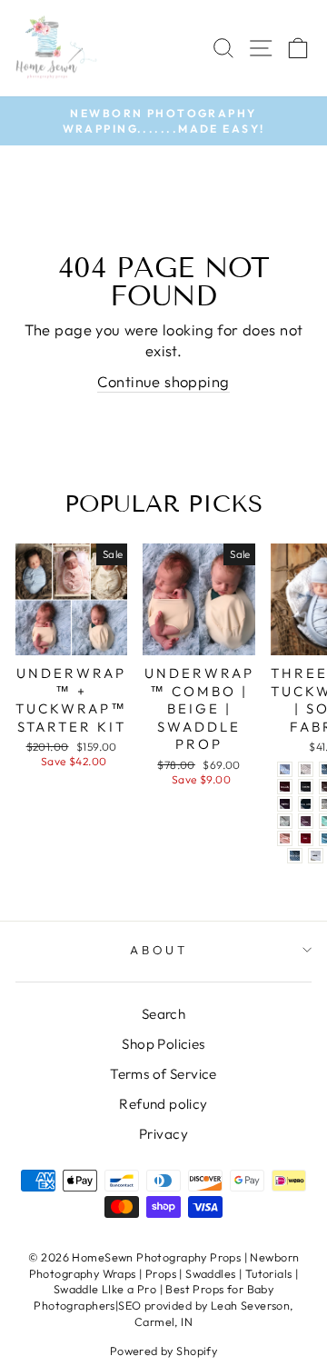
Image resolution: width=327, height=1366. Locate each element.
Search (163, 1013)
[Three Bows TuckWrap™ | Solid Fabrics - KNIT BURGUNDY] (285, 786)
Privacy (163, 1133)
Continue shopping (163, 381)
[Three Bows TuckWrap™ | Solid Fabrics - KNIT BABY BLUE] (285, 769)
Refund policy (163, 1103)
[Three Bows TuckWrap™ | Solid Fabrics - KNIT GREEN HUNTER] (305, 804)
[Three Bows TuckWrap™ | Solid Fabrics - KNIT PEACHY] (285, 838)
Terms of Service (163, 1073)
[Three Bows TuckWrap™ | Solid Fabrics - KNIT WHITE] (315, 855)
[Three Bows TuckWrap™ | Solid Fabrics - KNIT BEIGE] (305, 769)
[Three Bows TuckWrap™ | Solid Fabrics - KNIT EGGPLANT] (285, 804)
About (159, 949)
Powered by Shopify (163, 1350)
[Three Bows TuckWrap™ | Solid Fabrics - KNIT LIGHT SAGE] (285, 821)
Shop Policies (163, 1043)
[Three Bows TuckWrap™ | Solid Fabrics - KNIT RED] (305, 838)
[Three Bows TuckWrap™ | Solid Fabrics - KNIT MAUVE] (305, 821)
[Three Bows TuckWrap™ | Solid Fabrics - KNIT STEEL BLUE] (295, 855)
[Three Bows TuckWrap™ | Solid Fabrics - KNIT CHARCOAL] (305, 786)
